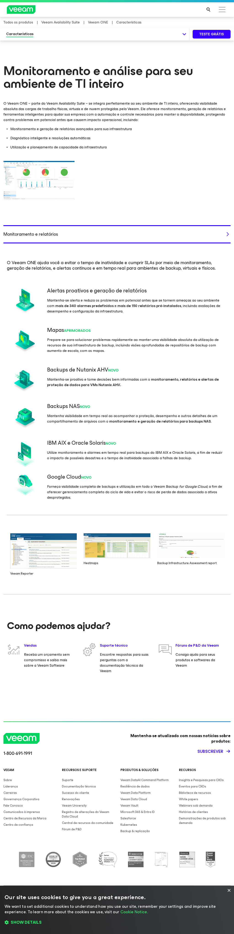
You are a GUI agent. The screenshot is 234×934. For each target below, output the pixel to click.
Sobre (7, 780)
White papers (188, 799)
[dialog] (117, 910)
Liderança (10, 786)
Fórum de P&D (72, 829)
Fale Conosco (13, 805)
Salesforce (128, 818)
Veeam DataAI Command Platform (144, 780)
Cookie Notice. (134, 911)
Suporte (67, 780)
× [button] (229, 890)
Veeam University (74, 805)
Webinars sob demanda (196, 805)
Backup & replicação (135, 831)
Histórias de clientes (193, 812)
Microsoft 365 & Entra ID (137, 812)
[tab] (117, 234)
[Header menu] (222, 10)
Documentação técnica (79, 786)
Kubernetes (128, 824)
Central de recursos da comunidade (87, 823)
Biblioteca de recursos (195, 792)
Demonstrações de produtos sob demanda (202, 821)
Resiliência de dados (135, 786)
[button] (117, 922)
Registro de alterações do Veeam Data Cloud (85, 814)
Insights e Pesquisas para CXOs (201, 780)
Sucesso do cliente (75, 792)
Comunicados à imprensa (21, 812)
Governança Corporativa (21, 799)
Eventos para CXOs (192, 786)
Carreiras (10, 792)
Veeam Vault (129, 805)
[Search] (208, 10)
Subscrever (210, 751)
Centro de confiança (18, 824)
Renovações (71, 799)
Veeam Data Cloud (133, 799)
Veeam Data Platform (135, 792)
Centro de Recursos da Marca (24, 818)
